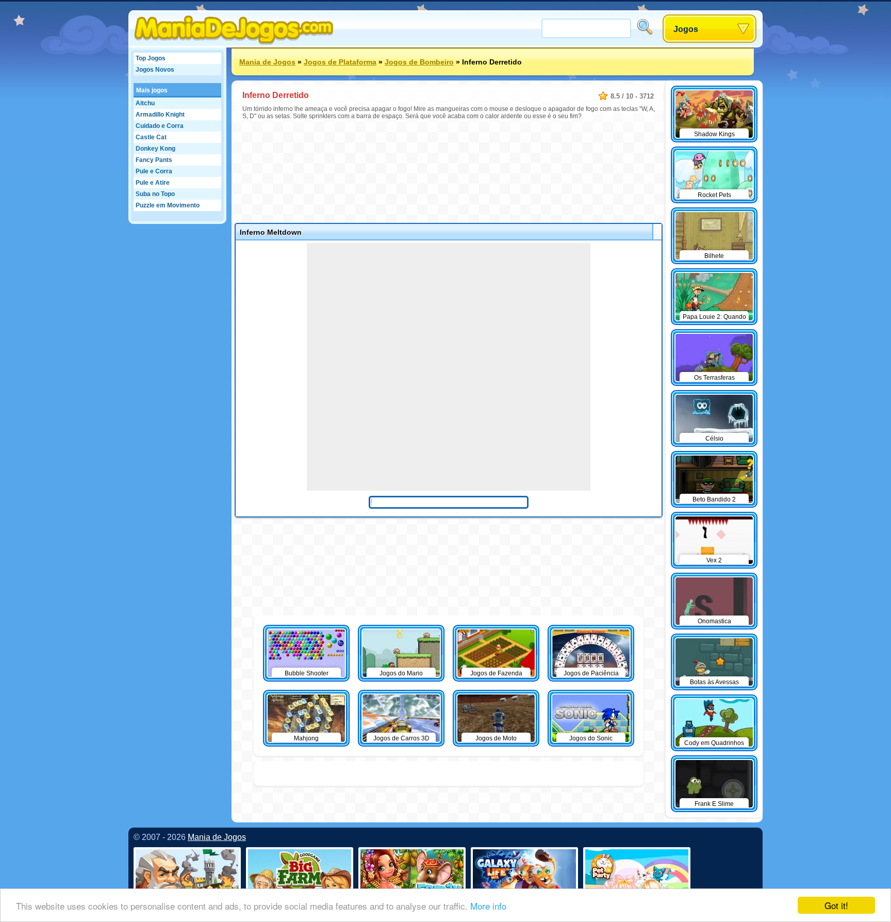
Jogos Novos (155, 69)
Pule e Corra (154, 171)
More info (488, 905)
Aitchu (145, 103)
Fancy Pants (154, 160)
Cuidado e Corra (160, 126)
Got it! (836, 905)
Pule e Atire (153, 182)
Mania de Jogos (267, 62)
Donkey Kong (155, 148)
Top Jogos (151, 58)
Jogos (685, 29)
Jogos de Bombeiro (419, 62)
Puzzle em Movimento (168, 205)
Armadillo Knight (160, 114)
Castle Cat (151, 137)
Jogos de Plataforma (340, 62)
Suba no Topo (155, 194)
